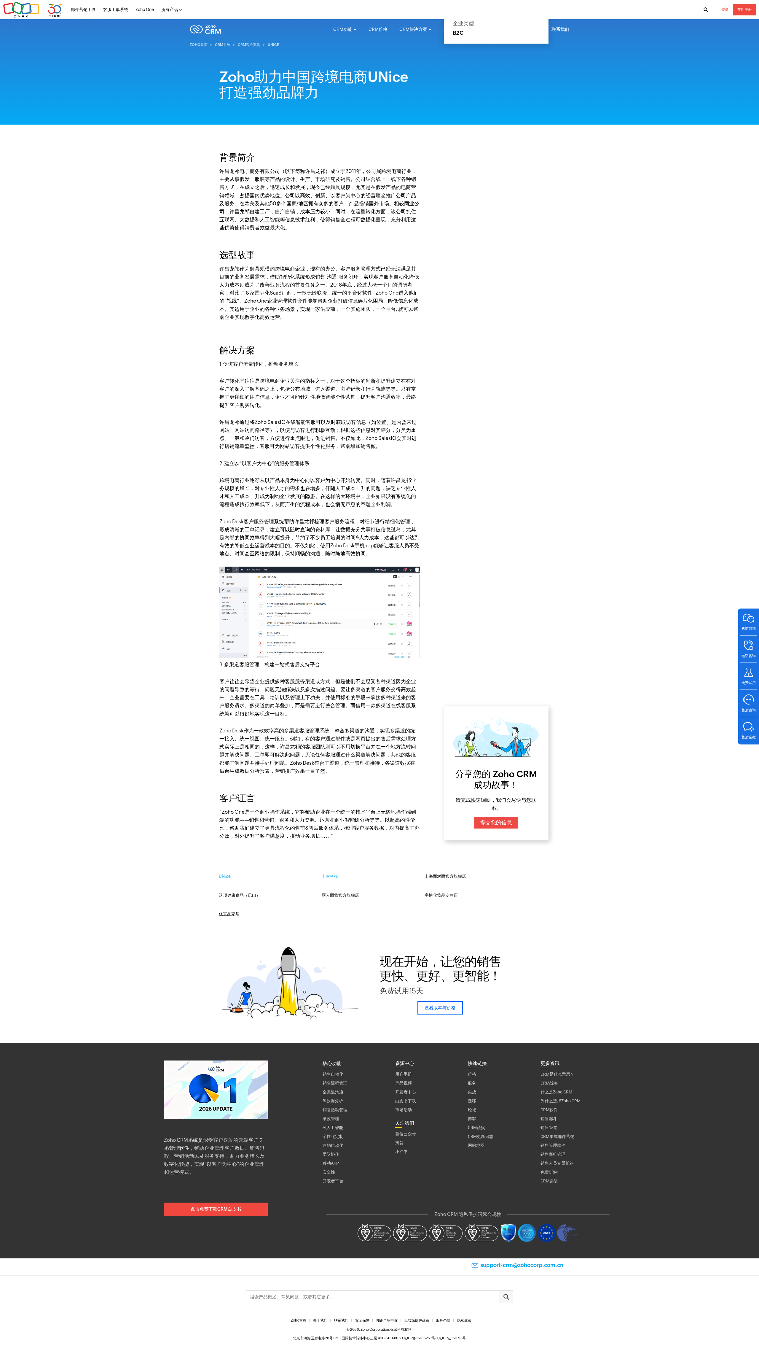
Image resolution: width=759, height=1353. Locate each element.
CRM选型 (549, 1181)
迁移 (472, 1100)
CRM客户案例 (492, 29)
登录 (724, 9)
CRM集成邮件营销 (557, 1136)
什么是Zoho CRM (556, 1092)
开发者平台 (333, 1181)
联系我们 (560, 29)
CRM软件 (549, 1109)
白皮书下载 (405, 1100)
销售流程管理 (335, 1083)
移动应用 (452, 29)
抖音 (399, 1142)
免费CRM (549, 1172)
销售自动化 (333, 1074)
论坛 (472, 1109)
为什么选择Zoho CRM (560, 1100)
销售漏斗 (548, 1118)
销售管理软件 (552, 1145)
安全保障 (362, 1320)
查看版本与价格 (440, 1007)
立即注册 (744, 9)
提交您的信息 (496, 822)
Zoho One (144, 9)
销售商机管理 (552, 1154)
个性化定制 (333, 1136)
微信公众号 (405, 1133)
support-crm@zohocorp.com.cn (521, 1265)
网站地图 (476, 1145)
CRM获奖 (476, 1127)
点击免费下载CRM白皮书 (216, 1209)
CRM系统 (222, 45)
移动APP (331, 1163)
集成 (472, 1092)
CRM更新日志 (480, 1136)
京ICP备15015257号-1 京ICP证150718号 (435, 1338)
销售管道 (548, 1127)
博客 (472, 1118)
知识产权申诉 (387, 1320)
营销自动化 (333, 1145)
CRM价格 (378, 29)
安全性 (329, 1172)
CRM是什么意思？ (557, 1074)
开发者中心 (405, 1092)
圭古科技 (330, 876)
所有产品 (169, 9)
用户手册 (403, 1074)
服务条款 (443, 1320)
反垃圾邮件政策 (416, 1320)
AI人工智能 (333, 1127)
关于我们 (320, 1320)
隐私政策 (464, 1320)
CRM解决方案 (413, 29)
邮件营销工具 (83, 9)
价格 (472, 1074)
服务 (472, 1083)
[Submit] (506, 1296)
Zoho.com (33, 9)
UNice (225, 876)
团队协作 (331, 1154)
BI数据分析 (333, 1100)
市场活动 (403, 1109)
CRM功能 (342, 29)
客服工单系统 (115, 9)
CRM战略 (549, 1083)
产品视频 (403, 1083)
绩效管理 (331, 1118)
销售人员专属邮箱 (557, 1163)
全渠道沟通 (333, 1092)
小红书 (401, 1151)
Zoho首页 (199, 45)
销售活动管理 (335, 1109)
